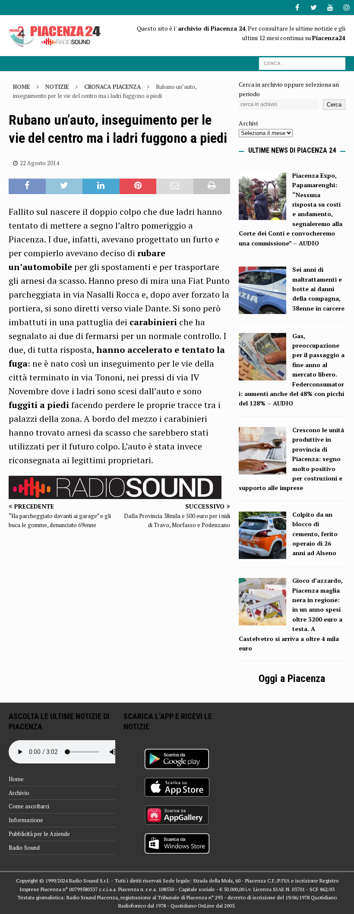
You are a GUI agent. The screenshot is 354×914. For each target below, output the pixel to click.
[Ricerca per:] (302, 63)
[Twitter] (313, 7)
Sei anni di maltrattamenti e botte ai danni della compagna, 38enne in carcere (318, 288)
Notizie (57, 87)
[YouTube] (330, 7)
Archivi (248, 123)
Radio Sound (24, 847)
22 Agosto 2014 (39, 163)
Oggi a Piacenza (292, 678)
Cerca (334, 104)
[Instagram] (346, 7)
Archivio (19, 793)
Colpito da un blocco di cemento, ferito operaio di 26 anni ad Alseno (315, 533)
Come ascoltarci (29, 806)
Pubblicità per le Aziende (39, 834)
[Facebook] (297, 7)
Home (16, 779)
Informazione (26, 820)
